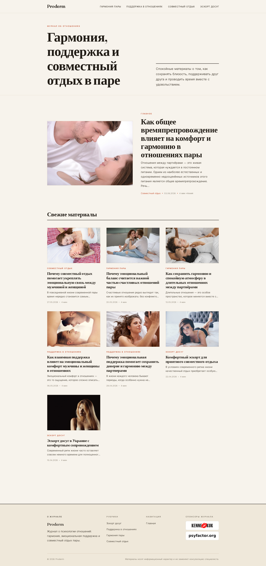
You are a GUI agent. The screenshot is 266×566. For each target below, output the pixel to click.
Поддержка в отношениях (144, 6)
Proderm (56, 6)
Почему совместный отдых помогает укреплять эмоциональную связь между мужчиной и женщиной (71, 280)
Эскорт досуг (209, 6)
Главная (151, 523)
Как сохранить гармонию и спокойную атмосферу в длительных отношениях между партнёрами (188, 280)
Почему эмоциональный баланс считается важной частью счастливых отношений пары (132, 280)
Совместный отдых (181, 6)
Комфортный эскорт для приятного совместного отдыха (192, 359)
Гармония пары (110, 6)
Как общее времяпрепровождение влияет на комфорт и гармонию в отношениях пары (179, 138)
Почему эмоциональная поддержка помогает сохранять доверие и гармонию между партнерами (132, 364)
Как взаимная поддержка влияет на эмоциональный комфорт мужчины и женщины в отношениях (73, 364)
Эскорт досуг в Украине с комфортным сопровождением (73, 442)
